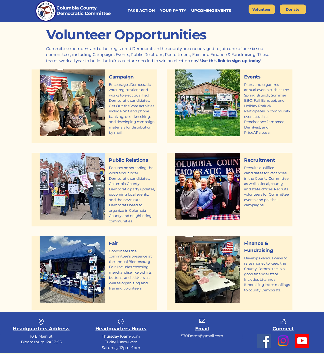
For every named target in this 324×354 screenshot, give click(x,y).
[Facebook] (264, 341)
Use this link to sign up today (230, 60)
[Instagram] (283, 341)
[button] (141, 10)
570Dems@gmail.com (202, 336)
